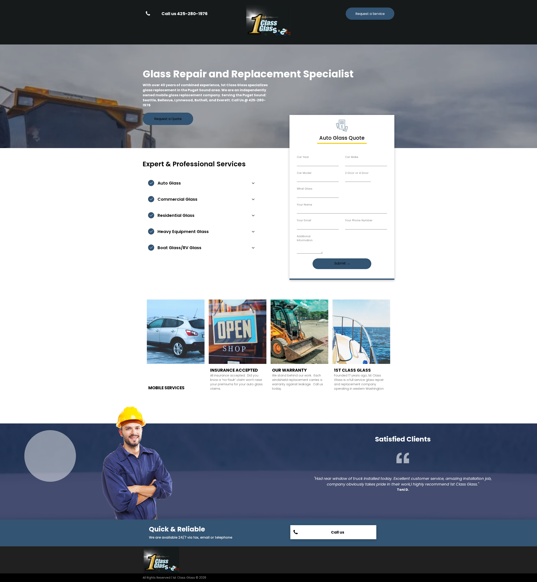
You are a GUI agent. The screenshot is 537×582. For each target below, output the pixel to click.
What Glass (304, 189)
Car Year (303, 157)
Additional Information (305, 238)
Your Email (304, 220)
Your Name (304, 205)
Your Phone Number (359, 220)
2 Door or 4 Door (357, 173)
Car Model (304, 173)
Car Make (351, 157)
